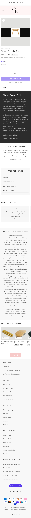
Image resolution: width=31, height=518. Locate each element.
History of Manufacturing (11, 471)
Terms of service (10, 512)
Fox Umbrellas (8, 439)
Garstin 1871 (7, 442)
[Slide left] (12, 224)
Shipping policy (16, 514)
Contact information (21, 512)
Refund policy (23, 509)
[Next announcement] (28, 3)
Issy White (6, 446)
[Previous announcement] (3, 3)
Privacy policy (14, 509)
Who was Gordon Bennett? (11, 370)
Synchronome (7, 454)
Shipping (11, 57)
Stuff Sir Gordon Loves (10, 475)
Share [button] (5, 87)
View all (15, 355)
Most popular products (10, 410)
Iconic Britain (7, 468)
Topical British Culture (10, 479)
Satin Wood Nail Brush (7, 341)
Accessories (7, 417)
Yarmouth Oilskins (9, 450)
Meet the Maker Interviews (12, 464)
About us (6, 366)
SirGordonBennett (14, 507)
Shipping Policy (8, 388)
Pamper (5, 421)
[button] (3, 10)
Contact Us (6, 384)
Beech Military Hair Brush (19, 342)
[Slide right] (19, 224)
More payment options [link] (15, 82)
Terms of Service (8, 399)
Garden (5, 425)
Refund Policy (7, 395)
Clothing (6, 413)
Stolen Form (7, 435)
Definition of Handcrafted (11, 374)
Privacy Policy (8, 392)
